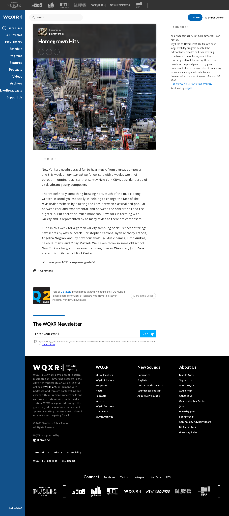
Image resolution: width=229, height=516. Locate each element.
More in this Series (143, 295)
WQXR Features (105, 406)
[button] (152, 145)
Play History (13, 42)
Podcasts (15, 69)
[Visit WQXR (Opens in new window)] (98, 5)
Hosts (99, 390)
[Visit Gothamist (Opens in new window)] (51, 5)
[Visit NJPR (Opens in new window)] (80, 5)
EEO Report (68, 460)
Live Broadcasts (11, 90)
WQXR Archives (104, 416)
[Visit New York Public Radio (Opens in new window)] (45, 491)
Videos (17, 76)
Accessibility (74, 452)
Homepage (143, 375)
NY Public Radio (188, 427)
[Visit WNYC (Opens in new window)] (37, 5)
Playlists (142, 380)
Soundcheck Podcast (149, 390)
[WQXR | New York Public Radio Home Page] (12, 17)
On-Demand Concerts (150, 385)
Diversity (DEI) (187, 411)
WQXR (188, 88)
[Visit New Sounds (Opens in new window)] (120, 5)
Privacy (58, 452)
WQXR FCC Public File (45, 460)
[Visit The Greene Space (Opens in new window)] (138, 5)
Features (16, 62)
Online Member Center (192, 401)
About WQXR (186, 385)
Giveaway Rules (188, 432)
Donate (195, 17)
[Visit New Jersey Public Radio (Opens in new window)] (183, 491)
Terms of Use (41, 452)
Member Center (214, 17)
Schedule (16, 49)
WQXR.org (50, 387)
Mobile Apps (186, 375)
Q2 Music (66, 291)
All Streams (14, 35)
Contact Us (185, 395)
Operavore (102, 411)
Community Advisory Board (195, 421)
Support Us (14, 97)
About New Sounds (148, 395)
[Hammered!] (43, 32)
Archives (16, 83)
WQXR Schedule (105, 380)
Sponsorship (186, 416)
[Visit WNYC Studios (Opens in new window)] (64, 5)
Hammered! (56, 33)
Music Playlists (104, 375)
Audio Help (185, 390)
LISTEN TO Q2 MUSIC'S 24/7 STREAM (191, 84)
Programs (15, 56)
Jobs (181, 406)
